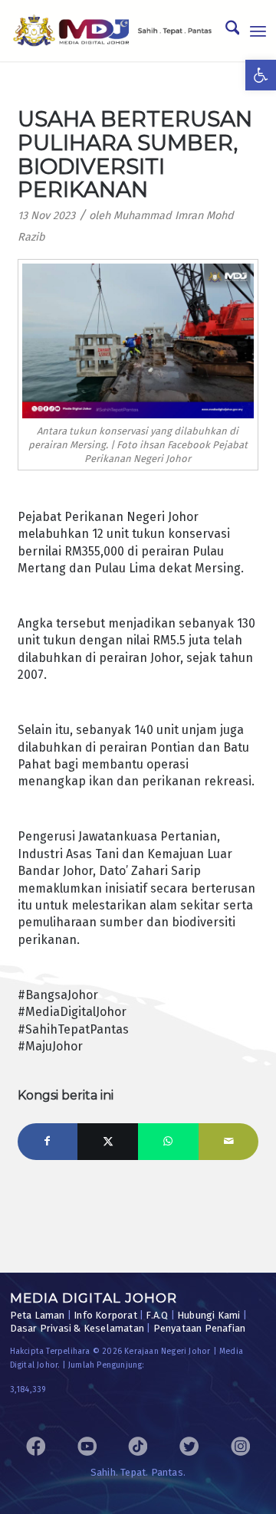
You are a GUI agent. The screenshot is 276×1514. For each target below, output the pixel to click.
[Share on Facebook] (48, 1141)
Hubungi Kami (208, 1315)
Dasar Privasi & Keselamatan (77, 1328)
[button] (260, 75)
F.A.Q (157, 1315)
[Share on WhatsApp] (168, 1141)
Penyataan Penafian (199, 1328)
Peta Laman (37, 1315)
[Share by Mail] (229, 1141)
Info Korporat (105, 1315)
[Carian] (225, 30)
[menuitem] (225, 30)
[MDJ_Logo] (112, 30)
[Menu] (258, 30)
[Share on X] (107, 1141)
